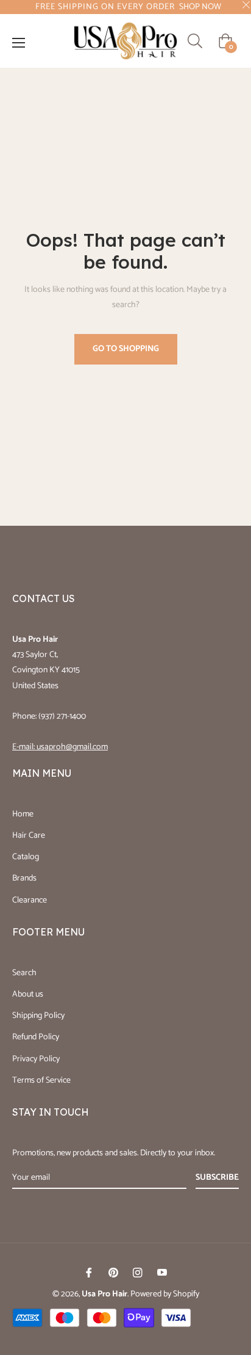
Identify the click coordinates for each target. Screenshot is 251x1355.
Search (24, 973)
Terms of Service (41, 1080)
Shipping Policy (38, 1016)
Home (23, 814)
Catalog (25, 857)
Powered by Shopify (164, 1294)
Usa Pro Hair (104, 1294)
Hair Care (28, 836)
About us (27, 994)
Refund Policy (35, 1037)
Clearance (29, 900)
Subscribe (217, 1178)
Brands (24, 878)
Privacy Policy (36, 1059)
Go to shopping (126, 349)
